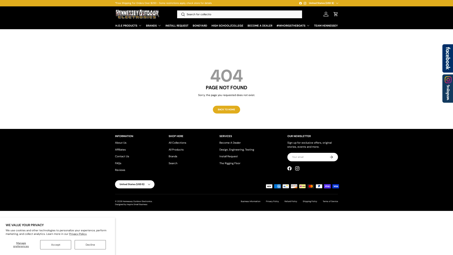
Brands (173, 156)
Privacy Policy (272, 201)
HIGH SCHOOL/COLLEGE (227, 25)
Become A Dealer (230, 142)
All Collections (177, 142)
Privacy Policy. (78, 234)
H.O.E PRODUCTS (126, 25)
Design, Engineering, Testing (236, 149)
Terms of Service (330, 201)
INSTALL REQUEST (176, 25)
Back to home (226, 109)
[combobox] (239, 14)
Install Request (228, 156)
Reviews (120, 170)
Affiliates (120, 149)
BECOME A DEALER (260, 25)
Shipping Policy (310, 201)
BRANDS (151, 25)
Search (173, 163)
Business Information (250, 201)
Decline (90, 244)
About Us (121, 142)
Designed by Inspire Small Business (131, 204)
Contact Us (122, 156)
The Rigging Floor (229, 163)
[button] (336, 14)
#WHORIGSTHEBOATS (291, 25)
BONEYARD (200, 25)
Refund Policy (291, 201)
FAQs (118, 163)
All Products (176, 149)
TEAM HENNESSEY (326, 25)
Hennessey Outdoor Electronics (138, 201)
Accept (55, 244)
